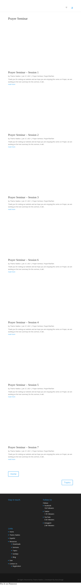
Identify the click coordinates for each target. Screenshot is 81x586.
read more (11, 84)
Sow (11, 560)
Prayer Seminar (37, 76)
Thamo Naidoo (15, 76)
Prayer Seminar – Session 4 (23, 322)
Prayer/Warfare (49, 76)
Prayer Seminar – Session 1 (23, 72)
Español (12, 538)
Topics (67, 482)
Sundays (15, 554)
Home (13, 474)
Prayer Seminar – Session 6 (23, 259)
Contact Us (13, 564)
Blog (14, 557)
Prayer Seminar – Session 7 (23, 447)
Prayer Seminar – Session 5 (23, 384)
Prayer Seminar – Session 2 (23, 134)
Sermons (16, 547)
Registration (17, 566)
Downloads (16, 544)
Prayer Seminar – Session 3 (23, 197)
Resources (13, 541)
